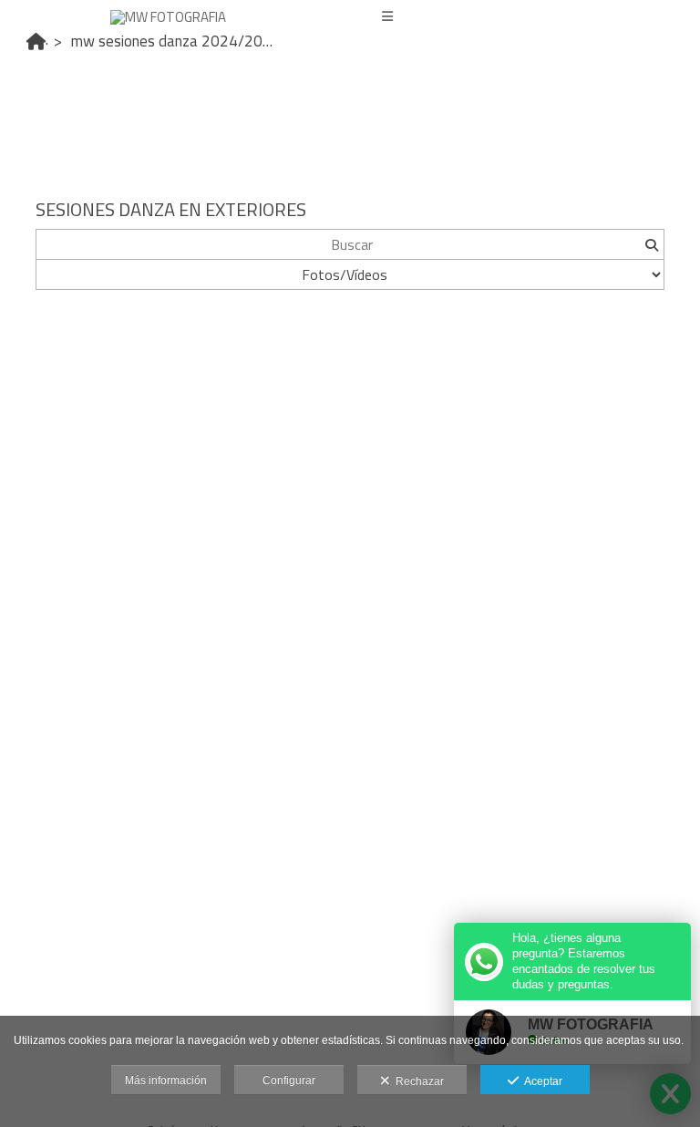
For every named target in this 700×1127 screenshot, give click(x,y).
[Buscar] (651, 244)
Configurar (288, 1080)
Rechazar (417, 1081)
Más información (166, 1080)
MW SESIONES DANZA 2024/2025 (176, 41)
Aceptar (540, 1081)
